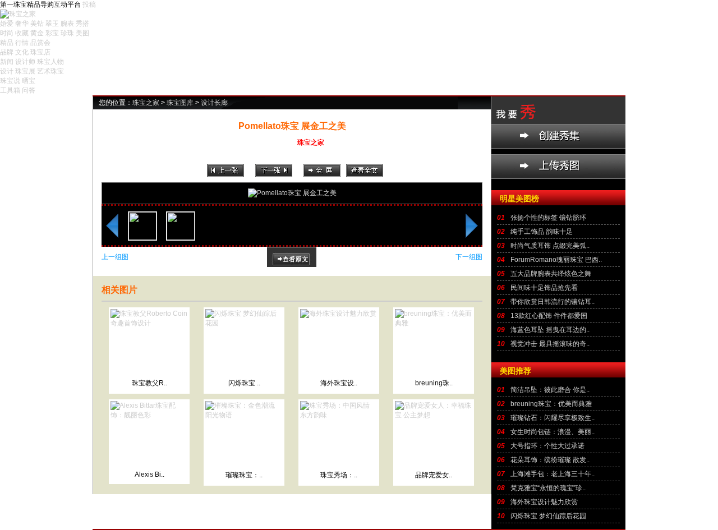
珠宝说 (10, 81)
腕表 (67, 23)
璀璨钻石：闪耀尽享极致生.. (552, 418)
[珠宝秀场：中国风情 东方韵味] (339, 415)
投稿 (89, 4)
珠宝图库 (180, 103)
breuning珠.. (434, 383)
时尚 (6, 33)
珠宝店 (40, 52)
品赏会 (40, 43)
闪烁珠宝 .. (244, 383)
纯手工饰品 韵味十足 (541, 232)
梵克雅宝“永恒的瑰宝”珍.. (548, 488)
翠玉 (52, 23)
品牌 (6, 52)
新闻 (6, 62)
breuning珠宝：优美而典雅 (551, 404)
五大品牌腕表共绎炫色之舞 (550, 274)
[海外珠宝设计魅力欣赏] (338, 313)
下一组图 (468, 257)
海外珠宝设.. (338, 383)
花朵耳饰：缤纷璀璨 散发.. (550, 460)
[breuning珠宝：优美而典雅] (433, 323)
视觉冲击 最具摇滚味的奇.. (550, 344)
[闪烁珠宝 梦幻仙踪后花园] (244, 323)
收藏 (22, 33)
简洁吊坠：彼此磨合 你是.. (550, 390)
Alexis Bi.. (149, 474)
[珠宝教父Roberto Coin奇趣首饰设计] (149, 323)
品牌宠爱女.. (433, 475)
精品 (6, 43)
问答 (28, 90)
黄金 (37, 33)
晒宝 (28, 81)
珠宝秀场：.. (338, 475)
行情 (22, 43)
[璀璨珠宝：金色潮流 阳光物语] (244, 415)
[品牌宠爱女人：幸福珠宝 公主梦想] (433, 415)
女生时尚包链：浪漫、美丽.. (552, 432)
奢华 (22, 23)
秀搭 (82, 23)
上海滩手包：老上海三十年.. (552, 474)
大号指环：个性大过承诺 (547, 446)
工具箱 (10, 90)
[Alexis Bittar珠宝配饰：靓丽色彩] (149, 415)
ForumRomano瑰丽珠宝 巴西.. (556, 260)
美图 (82, 33)
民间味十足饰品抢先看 (544, 288)
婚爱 (6, 23)
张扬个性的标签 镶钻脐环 (548, 218)
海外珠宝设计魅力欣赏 (544, 502)
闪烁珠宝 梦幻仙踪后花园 (548, 516)
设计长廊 (214, 103)
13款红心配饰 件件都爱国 (548, 316)
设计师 (25, 62)
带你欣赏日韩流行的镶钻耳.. (552, 302)
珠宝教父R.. (149, 383)
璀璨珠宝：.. (244, 475)
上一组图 (115, 257)
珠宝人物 (50, 62)
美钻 (37, 23)
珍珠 (67, 33)
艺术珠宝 (50, 71)
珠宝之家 (145, 103)
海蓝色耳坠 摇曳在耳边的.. (550, 330)
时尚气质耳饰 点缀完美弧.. (550, 246)
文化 (22, 52)
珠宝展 (25, 71)
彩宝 (52, 33)
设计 (6, 71)
